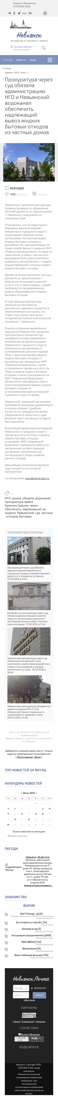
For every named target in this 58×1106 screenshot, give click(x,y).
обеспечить (13, 509)
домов (16, 498)
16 (43, 814)
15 (36, 814)
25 (8, 825)
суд (37, 513)
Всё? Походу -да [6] (31, 913)
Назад (8, 68)
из (44, 509)
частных (47, 513)
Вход (38, 756)
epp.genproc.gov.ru (37, 478)
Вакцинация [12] (31, 948)
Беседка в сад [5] (31, 928)
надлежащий (32, 509)
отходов (12, 516)
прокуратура (14, 502)
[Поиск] (43, 48)
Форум (29, 906)
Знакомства (16, 897)
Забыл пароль (29, 1000)
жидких (10, 513)
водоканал (43, 498)
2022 (16, 72)
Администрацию (16, 505)
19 (15, 819)
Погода (11, 849)
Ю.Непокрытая (28, 1021)
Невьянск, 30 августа (37, 857)
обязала (28, 498)
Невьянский (25, 513)
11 (8, 814)
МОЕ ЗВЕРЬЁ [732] (31, 942)
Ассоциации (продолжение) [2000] (31, 935)
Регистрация (25, 756)
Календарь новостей (23, 783)
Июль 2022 (29, 793)
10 (50, 809)
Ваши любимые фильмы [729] (31, 955)
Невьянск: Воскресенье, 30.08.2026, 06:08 (25, 5)
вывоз (28, 502)
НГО (8, 498)
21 (29, 819)
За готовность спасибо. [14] (31, 922)
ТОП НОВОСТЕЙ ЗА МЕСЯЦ (25, 770)
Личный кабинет (23, 46)
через (34, 505)
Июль (23, 72)
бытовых (25, 516)
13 (22, 814)
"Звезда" (16, 1021)
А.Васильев (40, 1021)
